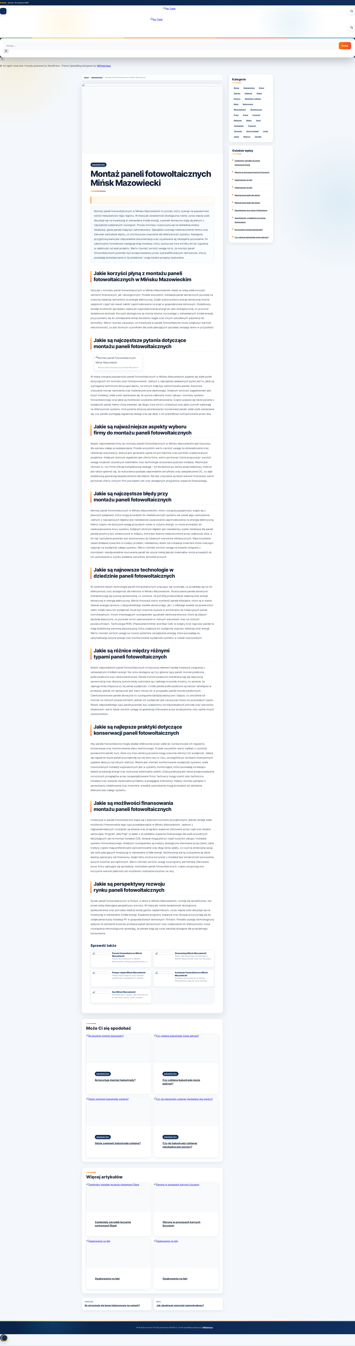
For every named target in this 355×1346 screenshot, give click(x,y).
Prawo (245, 115)
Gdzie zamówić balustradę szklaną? (118, 1143)
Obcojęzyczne (256, 110)
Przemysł (256, 115)
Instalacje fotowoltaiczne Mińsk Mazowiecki (191, 974)
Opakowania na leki (107, 1278)
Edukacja (248, 93)
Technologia (239, 126)
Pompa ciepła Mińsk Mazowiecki (128, 972)
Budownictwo (98, 165)
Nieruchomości (240, 110)
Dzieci (261, 88)
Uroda (265, 131)
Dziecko (237, 93)
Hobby (259, 93)
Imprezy (237, 99)
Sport (258, 120)
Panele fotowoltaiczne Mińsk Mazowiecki (127, 954)
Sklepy (249, 120)
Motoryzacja (248, 104)
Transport (252, 126)
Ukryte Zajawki (252, 131)
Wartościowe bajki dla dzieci (247, 195)
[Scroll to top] (3, 1337)
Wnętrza (246, 137)
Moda (236, 104)
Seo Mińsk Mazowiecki (123, 992)
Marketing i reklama (253, 99)
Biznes (236, 88)
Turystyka (238, 131)
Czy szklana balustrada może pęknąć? (252, 237)
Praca (236, 115)
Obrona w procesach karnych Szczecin (252, 172)
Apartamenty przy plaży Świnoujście (251, 210)
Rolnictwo (238, 120)
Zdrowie (258, 137)
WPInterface (104, 65)
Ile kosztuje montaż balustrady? (115, 1080)
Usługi (236, 137)
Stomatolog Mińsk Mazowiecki (190, 953)
